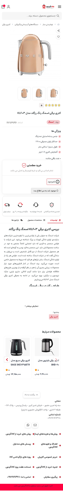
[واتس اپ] (28, 425)
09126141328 (54, 418)
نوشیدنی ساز (48, 24)
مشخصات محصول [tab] (35, 220)
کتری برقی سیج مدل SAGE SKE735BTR (20, 362)
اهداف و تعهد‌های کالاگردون (49, 445)
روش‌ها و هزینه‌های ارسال (45, 434)
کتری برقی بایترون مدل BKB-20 (48, 362)
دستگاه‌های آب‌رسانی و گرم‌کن (26, 24)
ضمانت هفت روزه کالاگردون (18, 467)
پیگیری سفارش (50, 477)
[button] (7, 359)
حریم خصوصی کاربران (47, 457)
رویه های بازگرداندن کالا (20, 457)
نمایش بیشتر (32, 306)
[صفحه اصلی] (58, 24)
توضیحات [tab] (53, 220)
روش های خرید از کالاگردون (18, 434)
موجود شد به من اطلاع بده (45, 191)
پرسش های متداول (22, 444)
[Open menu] (59, 6)
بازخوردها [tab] (15, 220)
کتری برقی (6, 24)
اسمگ (53, 122)
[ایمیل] (35, 425)
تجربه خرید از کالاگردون (46, 467)
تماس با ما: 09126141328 (19, 477)
